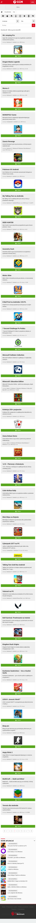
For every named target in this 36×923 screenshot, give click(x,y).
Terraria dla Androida (10, 805)
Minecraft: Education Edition (13, 381)
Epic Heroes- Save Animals (14, 898)
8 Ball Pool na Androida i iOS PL (14, 302)
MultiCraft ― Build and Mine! (13, 779)
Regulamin (14, 909)
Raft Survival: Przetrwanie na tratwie (16, 618)
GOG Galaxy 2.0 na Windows (15, 851)
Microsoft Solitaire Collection (13, 355)
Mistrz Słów (7, 275)
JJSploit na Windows (13, 869)
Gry (14, 12)
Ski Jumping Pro (9, 35)
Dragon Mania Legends (11, 62)
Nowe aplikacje (7, 841)
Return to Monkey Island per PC (16, 863)
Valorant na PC (8, 591)
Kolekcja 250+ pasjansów (12, 410)
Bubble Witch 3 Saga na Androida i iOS (17, 881)
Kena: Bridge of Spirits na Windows (17, 875)
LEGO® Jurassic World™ (12, 699)
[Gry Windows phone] (29, 15)
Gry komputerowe (13, 843)
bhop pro (6, 726)
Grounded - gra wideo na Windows (16, 857)
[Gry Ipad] (20, 15)
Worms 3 (6, 88)
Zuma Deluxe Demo (10, 436)
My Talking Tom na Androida (13, 196)
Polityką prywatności (23, 907)
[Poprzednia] (4, 831)
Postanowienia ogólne (12, 907)
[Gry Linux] (11, 15)
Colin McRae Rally (9, 491)
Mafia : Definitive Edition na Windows (17, 887)
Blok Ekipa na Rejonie (11, 517)
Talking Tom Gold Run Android (14, 565)
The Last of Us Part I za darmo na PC (17, 845)
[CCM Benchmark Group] (18, 914)
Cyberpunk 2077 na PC (11, 544)
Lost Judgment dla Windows (15, 893)
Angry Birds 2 (7, 752)
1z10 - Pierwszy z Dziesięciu (13, 464)
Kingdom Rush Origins (11, 644)
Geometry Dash (8, 249)
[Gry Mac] (7, 15)
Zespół (3, 907)
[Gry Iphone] (16, 15)
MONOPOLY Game (9, 115)
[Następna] (31, 831)
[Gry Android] (24, 15)
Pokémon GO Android (11, 169)
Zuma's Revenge (9, 141)
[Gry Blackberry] (33, 15)
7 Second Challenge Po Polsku (14, 328)
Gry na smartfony (13, 878)
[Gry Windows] (3, 15)
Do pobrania (8, 12)
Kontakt (31, 907)
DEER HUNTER (8, 222)
